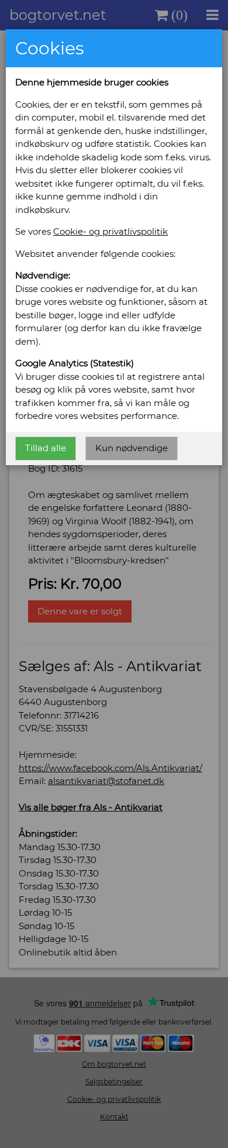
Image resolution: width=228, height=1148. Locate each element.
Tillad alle (45, 447)
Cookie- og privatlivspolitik (110, 231)
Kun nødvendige (131, 447)
